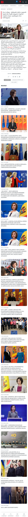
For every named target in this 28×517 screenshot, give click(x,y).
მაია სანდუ (14, 82)
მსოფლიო (9, 9)
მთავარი (3, 9)
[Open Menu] (26, 2)
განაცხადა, (10, 47)
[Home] (2, 2)
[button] (5, 5)
